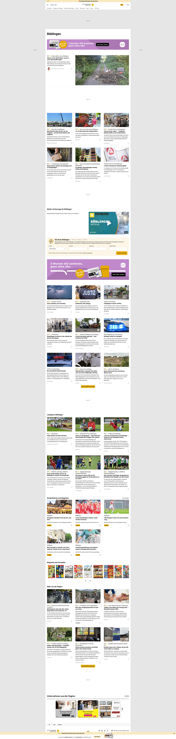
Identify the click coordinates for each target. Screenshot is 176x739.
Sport (87, 8)
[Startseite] (49, 725)
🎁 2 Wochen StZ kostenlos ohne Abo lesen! (88, 1)
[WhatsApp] (102, 731)
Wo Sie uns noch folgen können (121, 730)
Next (122, 708)
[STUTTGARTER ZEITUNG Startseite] (88, 5)
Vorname (71, 246)
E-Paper (52, 5)
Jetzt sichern (97, 736)
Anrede (50, 246)
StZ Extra (96, 8)
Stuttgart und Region (58, 8)
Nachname (91, 246)
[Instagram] (99, 731)
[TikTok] (105, 731)
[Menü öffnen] (47, 4)
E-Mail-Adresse (112, 246)
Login (128, 4)
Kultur (91, 8)
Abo (122, 4)
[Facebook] (107, 731)
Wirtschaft (82, 8)
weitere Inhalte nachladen (88, 386)
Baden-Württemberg (69, 8)
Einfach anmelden (121, 253)
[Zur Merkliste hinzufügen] (71, 69)
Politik (76, 8)
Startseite (49, 8)
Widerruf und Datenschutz (87, 253)
